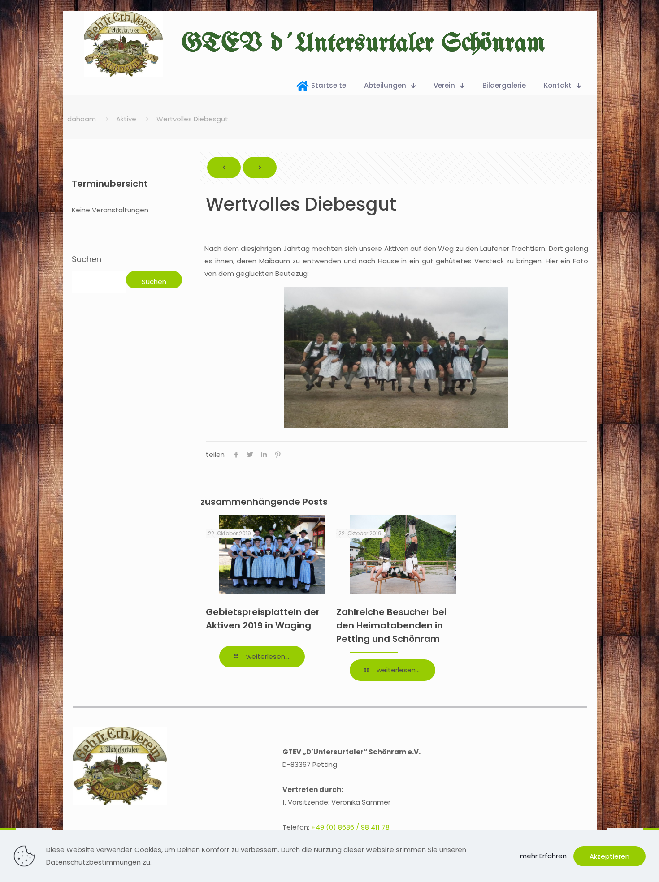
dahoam (81, 119)
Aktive (126, 119)
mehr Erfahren (543, 855)
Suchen (86, 259)
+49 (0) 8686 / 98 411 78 (350, 827)
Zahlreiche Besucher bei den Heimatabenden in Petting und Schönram (391, 625)
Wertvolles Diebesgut (192, 119)
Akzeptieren (609, 856)
